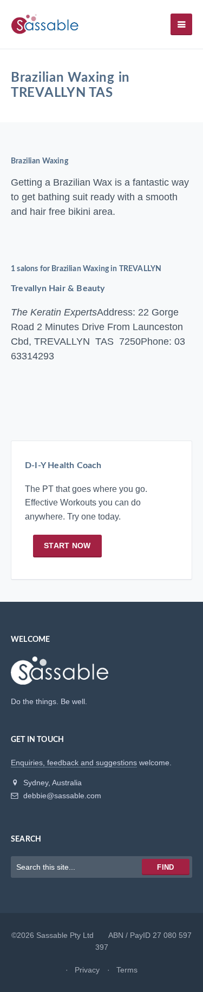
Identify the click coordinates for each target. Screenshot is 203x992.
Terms (126, 969)
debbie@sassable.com (61, 795)
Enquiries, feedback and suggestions (74, 762)
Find (165, 867)
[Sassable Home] (59, 675)
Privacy (87, 969)
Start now (67, 545)
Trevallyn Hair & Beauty (58, 288)
